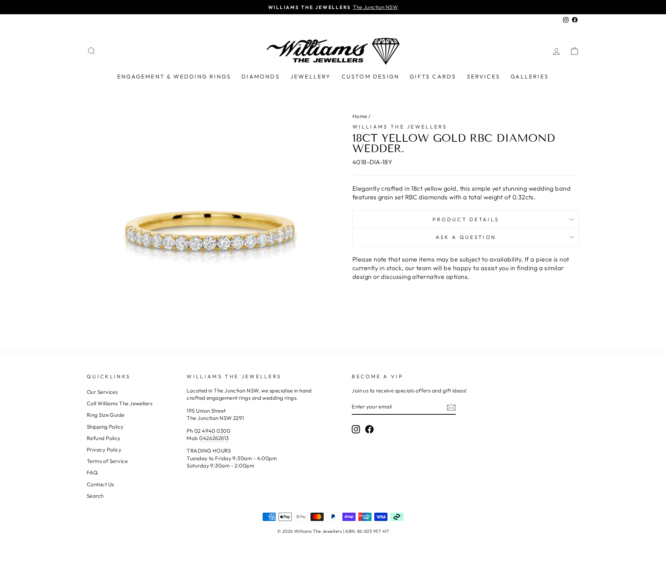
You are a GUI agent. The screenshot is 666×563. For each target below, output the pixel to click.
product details (466, 219)
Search (95, 495)
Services (484, 76)
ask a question (466, 237)
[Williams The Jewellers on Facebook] (369, 429)
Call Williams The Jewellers (119, 403)
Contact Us (100, 484)
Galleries (530, 76)
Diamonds (260, 76)
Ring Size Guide (106, 415)
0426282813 (214, 438)
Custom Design (371, 76)
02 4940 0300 (212, 431)
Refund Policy (104, 438)
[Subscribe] (451, 407)
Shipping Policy (105, 426)
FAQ (92, 472)
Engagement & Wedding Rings (174, 76)
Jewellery (310, 76)
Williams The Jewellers (399, 127)
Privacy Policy (104, 449)
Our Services (102, 392)
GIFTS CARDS (433, 76)
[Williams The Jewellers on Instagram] (356, 429)
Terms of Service (107, 461)
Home (359, 116)
